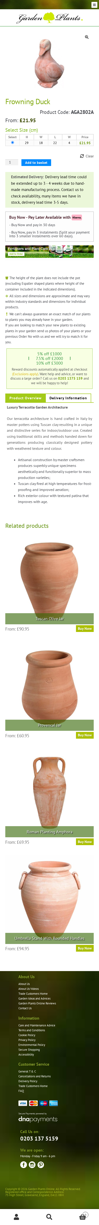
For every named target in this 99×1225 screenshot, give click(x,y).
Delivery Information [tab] (68, 398)
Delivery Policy (27, 1081)
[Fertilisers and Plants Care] (49, 251)
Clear (90, 156)
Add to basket (36, 162)
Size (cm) (28, 130)
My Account (16, 1217)
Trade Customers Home (33, 994)
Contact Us (25, 1008)
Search (49, 1217)
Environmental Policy (31, 1045)
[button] (86, 37)
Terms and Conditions (31, 1030)
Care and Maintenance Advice (36, 1025)
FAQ (21, 1091)
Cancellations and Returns (34, 1076)
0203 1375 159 (70, 378)
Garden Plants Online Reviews (37, 1003)
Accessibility (26, 1054)
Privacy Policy (26, 1040)
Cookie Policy (26, 1035)
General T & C (27, 1071)
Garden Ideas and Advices (34, 998)
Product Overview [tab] (25, 398)
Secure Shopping (29, 1050)
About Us (24, 984)
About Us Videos (28, 989)
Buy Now (85, 628)
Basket (76, 1213)
